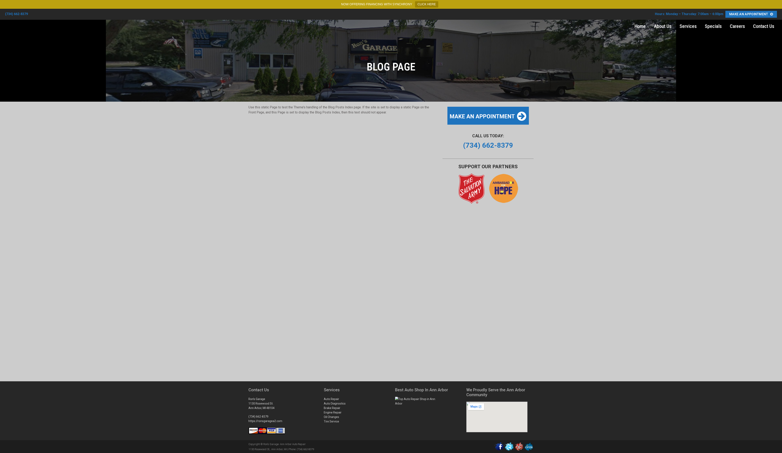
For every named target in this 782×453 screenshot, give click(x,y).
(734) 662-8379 (16, 14)
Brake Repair (332, 408)
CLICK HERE (426, 4)
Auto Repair (331, 399)
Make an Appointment (748, 14)
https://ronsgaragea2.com (265, 421)
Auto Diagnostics (335, 403)
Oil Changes (331, 417)
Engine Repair (333, 412)
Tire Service (331, 421)
